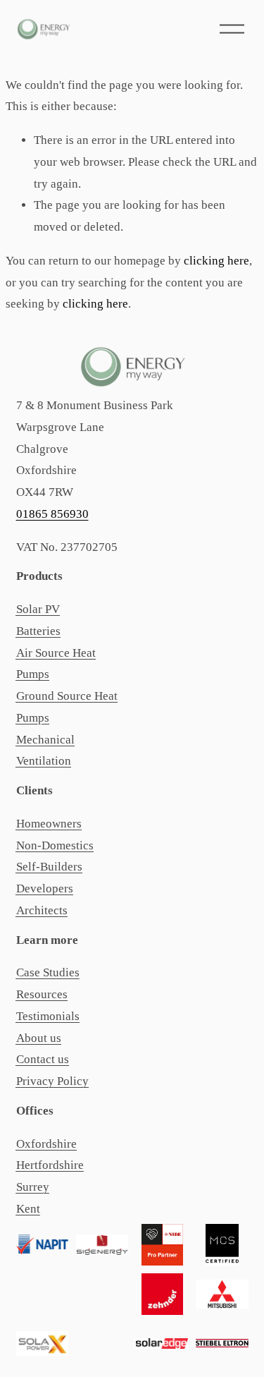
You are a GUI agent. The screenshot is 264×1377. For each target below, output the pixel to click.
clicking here (216, 260)
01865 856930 (52, 514)
